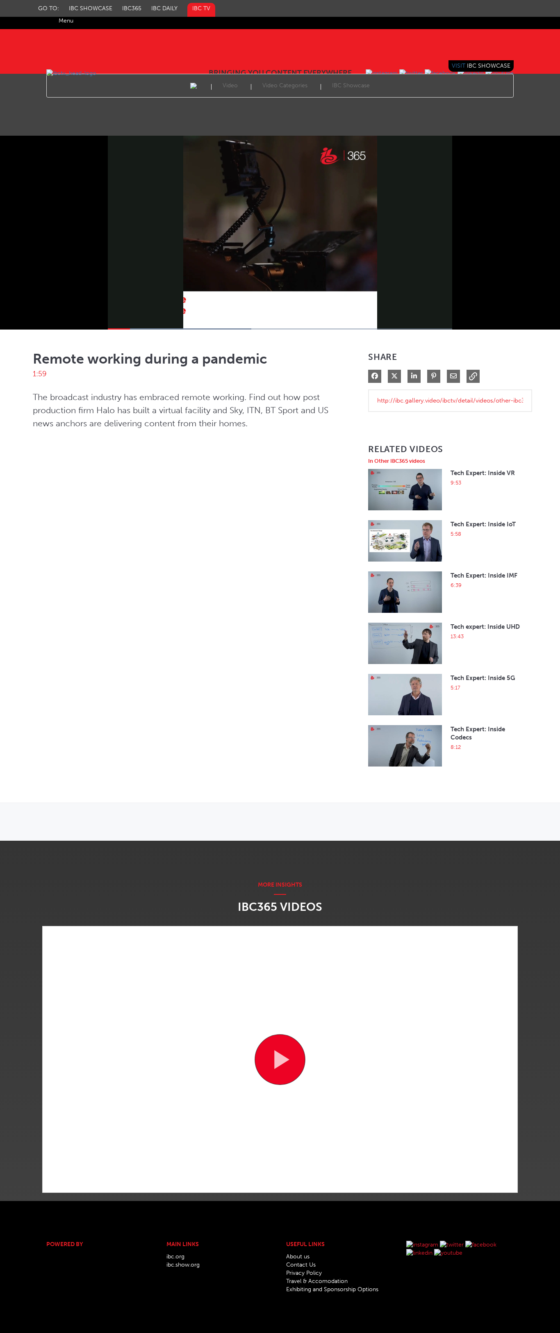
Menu (66, 20)
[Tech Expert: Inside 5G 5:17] (405, 717)
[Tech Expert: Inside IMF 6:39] (405, 615)
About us (298, 1256)
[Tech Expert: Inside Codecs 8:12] (405, 768)
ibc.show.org (183, 1264)
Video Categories (284, 85)
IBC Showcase (90, 8)
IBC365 (131, 8)
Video (230, 85)
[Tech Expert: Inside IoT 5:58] (405, 563)
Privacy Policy (304, 1272)
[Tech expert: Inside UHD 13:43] (405, 666)
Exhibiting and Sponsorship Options (332, 1289)
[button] (473, 376)
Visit (481, 65)
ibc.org (175, 1256)
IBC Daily (164, 8)
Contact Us (301, 1264)
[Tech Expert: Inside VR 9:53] (405, 512)
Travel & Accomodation (317, 1281)
